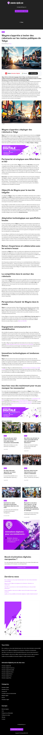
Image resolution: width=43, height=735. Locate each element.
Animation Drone (5, 689)
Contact (3, 719)
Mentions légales (5, 709)
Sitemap (3, 717)
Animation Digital (5, 687)
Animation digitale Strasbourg (8, 667)
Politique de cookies (6, 715)
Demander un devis (21, 567)
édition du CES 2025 (22, 321)
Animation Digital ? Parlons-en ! (16, 729)
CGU (3, 711)
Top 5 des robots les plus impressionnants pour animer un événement (31, 472)
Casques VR (4, 691)
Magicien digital (5, 695)
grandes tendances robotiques (25, 401)
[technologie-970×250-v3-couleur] (21, 154)
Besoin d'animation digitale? (21, 11)
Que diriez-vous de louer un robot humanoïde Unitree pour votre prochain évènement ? (20, 652)
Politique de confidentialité (7, 713)
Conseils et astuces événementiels (9, 693)
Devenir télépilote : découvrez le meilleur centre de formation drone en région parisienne (20, 654)
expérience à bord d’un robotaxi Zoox (20, 400)
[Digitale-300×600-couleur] (13, 634)
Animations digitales (30, 3)
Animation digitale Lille (6, 665)
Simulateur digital (5, 699)
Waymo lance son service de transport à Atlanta (21, 403)
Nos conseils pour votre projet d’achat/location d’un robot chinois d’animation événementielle (21, 648)
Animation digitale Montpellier (8, 669)
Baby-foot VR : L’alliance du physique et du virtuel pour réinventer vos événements (19, 650)
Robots (5, 435)
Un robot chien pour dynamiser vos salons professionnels (10, 472)
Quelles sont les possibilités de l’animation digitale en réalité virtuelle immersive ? (21, 594)
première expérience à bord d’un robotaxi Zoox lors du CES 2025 (19, 344)
